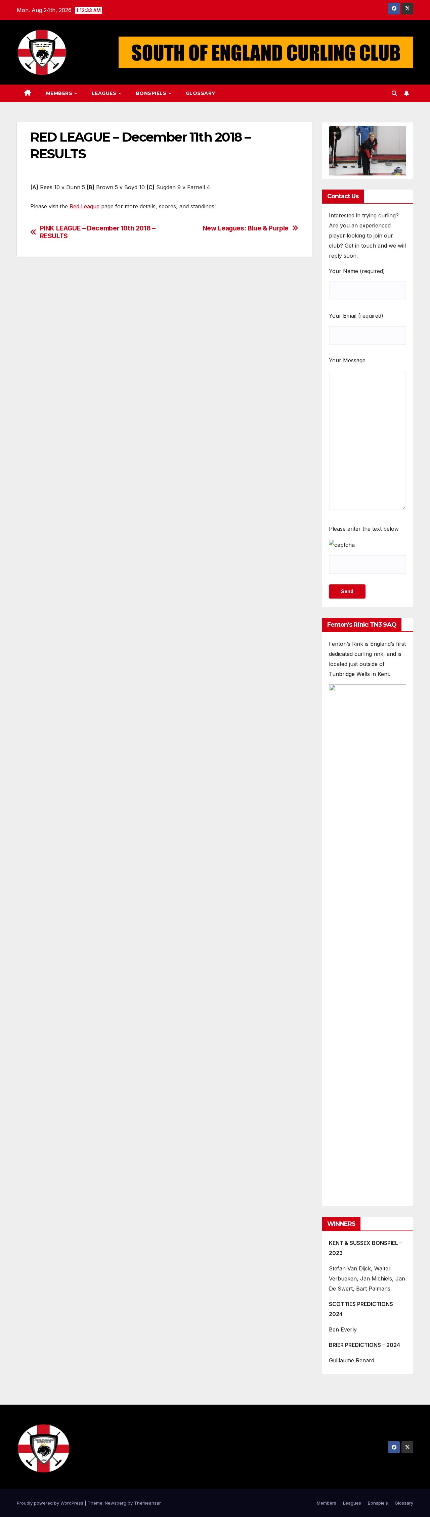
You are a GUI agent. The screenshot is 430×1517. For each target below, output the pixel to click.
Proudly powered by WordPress (51, 1503)
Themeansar (147, 1503)
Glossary (200, 93)
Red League (84, 206)
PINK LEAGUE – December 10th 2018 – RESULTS (98, 232)
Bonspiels (152, 93)
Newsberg (115, 1503)
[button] (394, 93)
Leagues (105, 93)
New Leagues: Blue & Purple (246, 228)
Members (60, 93)
